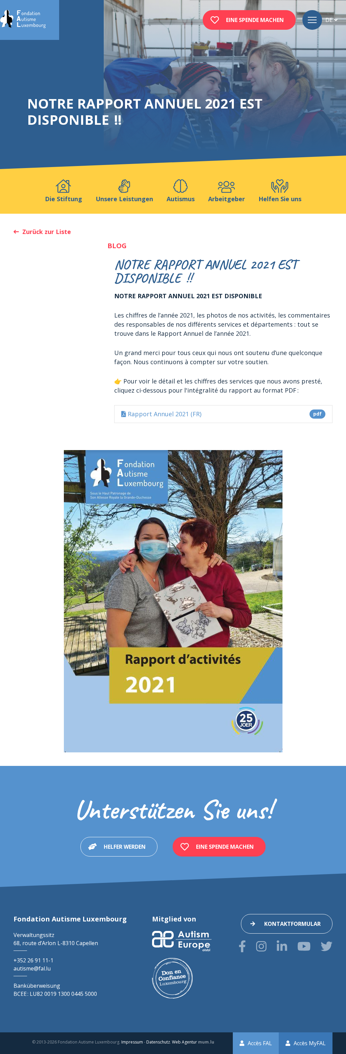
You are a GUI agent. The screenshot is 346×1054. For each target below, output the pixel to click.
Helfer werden (125, 846)
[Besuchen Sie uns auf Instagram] (261, 946)
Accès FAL (260, 1043)
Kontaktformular (292, 924)
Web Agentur (184, 1042)
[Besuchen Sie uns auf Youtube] (304, 946)
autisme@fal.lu (32, 968)
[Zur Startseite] (23, 20)
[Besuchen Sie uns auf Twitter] (326, 946)
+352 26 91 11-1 (33, 960)
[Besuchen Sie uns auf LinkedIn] (282, 946)
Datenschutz (158, 1042)
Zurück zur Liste (46, 232)
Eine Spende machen (255, 20)
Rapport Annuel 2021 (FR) (224, 414)
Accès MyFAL (310, 1043)
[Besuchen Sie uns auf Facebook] (242, 946)
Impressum (132, 1042)
